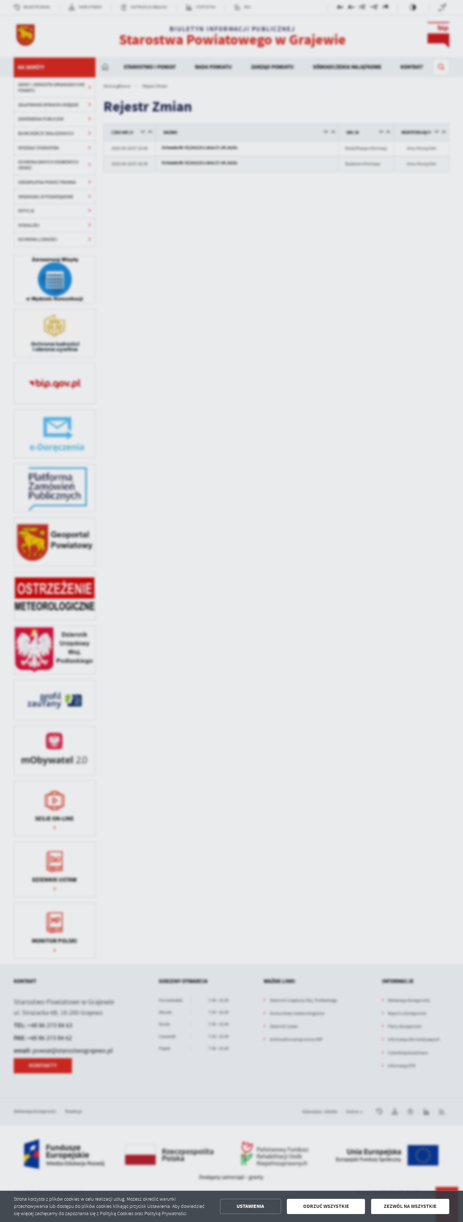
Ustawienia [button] (250, 1206)
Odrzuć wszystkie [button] (326, 1206)
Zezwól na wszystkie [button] (410, 1206)
